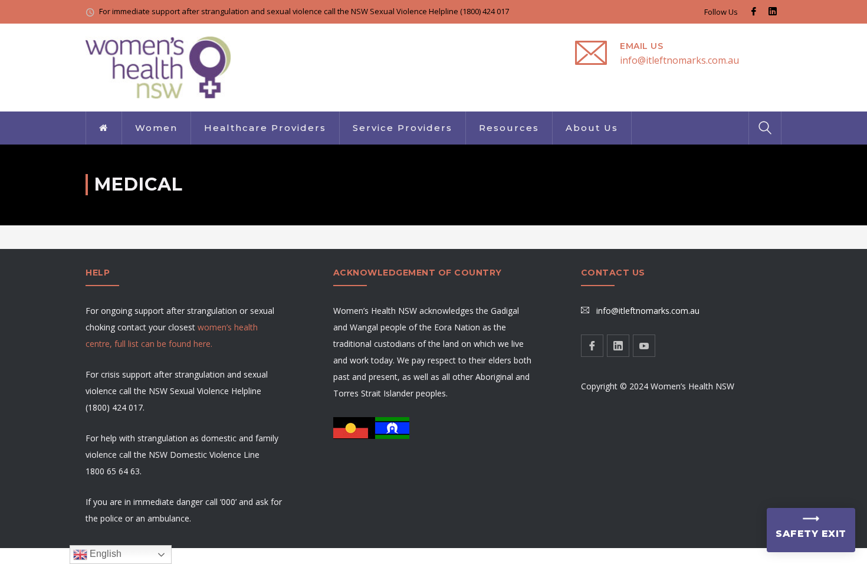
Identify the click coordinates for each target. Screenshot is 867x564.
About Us (592, 127)
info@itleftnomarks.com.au (679, 60)
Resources (509, 127)
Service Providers (402, 127)
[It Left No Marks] (158, 66)
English (104, 554)
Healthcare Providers (265, 127)
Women (156, 127)
